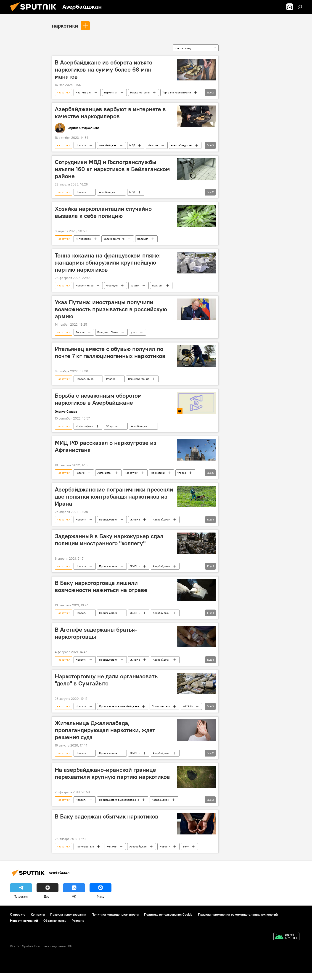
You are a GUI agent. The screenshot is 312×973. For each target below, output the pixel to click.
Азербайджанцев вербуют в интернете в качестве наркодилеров (110, 113)
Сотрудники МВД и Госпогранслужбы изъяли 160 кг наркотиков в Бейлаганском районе (112, 169)
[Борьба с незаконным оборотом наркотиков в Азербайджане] (196, 403)
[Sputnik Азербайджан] (35, 12)
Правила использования (68, 914)
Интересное (83, 238)
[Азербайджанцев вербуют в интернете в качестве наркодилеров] (196, 116)
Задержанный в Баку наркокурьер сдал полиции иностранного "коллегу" (109, 540)
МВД (132, 145)
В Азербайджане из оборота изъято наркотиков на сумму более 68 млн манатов (103, 69)
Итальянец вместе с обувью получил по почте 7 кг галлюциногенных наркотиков (110, 352)
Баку (186, 846)
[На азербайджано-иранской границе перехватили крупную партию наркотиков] (196, 777)
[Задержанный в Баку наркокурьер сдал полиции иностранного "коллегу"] (196, 543)
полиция (142, 238)
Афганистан (104, 472)
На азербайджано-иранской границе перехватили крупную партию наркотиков (112, 773)
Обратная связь (54, 921)
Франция (112, 285)
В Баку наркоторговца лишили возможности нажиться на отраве (101, 586)
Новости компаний (24, 921)
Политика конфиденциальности (115, 914)
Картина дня (83, 92)
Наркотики (158, 472)
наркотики (65, 25)
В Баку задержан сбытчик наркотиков (106, 816)
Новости (81, 145)
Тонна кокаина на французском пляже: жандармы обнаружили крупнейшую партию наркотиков (108, 262)
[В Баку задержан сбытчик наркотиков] (196, 823)
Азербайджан (107, 145)
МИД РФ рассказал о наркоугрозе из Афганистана (105, 446)
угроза (181, 472)
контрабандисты (181, 145)
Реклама (78, 921)
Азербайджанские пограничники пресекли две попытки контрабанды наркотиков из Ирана (114, 496)
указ (134, 332)
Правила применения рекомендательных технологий (238, 914)
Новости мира (84, 285)
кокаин (134, 285)
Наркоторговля (140, 92)
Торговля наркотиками (176, 92)
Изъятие (153, 145)
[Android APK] (286, 937)
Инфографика (84, 426)
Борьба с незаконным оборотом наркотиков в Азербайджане (98, 399)
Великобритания (113, 238)
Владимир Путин (107, 332)
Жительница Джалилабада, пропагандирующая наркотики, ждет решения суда (105, 730)
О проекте (17, 914)
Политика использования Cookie (168, 914)
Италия (110, 379)
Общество (112, 426)
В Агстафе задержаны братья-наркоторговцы (96, 633)
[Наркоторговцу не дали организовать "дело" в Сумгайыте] (196, 683)
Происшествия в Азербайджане (119, 706)
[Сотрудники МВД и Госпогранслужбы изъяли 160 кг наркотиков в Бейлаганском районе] (196, 169)
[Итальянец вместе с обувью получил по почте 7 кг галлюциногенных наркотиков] (196, 356)
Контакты (38, 914)
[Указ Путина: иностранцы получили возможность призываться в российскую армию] (196, 309)
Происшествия (108, 519)
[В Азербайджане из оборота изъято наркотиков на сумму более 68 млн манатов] (196, 69)
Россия (80, 332)
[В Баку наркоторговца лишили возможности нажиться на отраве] (196, 590)
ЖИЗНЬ (135, 519)
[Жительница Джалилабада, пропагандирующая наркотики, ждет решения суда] (196, 730)
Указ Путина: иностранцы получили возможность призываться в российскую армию (111, 309)
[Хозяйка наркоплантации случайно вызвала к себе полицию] (196, 216)
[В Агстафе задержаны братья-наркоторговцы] (196, 637)
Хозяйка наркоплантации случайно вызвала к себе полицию (103, 212)
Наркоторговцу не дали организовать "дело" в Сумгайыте (106, 680)
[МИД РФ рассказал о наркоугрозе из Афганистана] (196, 450)
